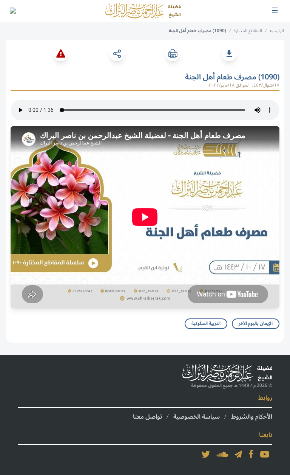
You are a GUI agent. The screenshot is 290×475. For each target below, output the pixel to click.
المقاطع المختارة (248, 31)
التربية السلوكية (206, 323)
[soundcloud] (222, 454)
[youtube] (264, 454)
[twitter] (205, 454)
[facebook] (251, 454)
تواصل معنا (147, 416)
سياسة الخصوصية (196, 416)
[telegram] (238, 454)
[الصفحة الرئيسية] (143, 11)
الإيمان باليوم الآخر (256, 323)
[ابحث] (12, 11)
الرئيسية (277, 31)
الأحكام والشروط (251, 416)
